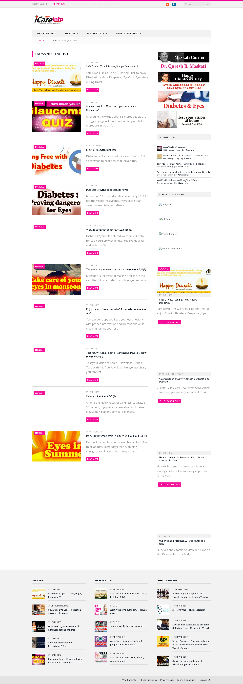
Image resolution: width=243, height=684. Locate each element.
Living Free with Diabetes (101, 149)
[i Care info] (48, 19)
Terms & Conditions (187, 679)
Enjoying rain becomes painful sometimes (111, 311)
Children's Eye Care (170, 322)
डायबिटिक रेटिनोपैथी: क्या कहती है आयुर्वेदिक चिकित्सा (177, 180)
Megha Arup (95, 145)
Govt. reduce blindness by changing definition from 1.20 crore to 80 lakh (190, 626)
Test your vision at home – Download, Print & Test (115, 354)
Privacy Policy (167, 679)
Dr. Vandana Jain (97, 225)
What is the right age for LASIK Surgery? (109, 229)
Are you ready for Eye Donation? (127, 626)
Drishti (116, 605)
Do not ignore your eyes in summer (116, 435)
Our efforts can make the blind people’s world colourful (126, 643)
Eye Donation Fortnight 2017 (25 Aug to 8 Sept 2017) (128, 595)
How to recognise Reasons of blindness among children (181, 459)
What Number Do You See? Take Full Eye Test (185, 155)
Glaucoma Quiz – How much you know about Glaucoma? (111, 108)
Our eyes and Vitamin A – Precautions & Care (182, 542)
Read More (92, 89)
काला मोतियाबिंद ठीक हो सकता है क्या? (177, 147)
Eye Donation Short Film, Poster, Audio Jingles (127, 659)
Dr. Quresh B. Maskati (172, 374)
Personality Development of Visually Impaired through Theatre (190, 595)
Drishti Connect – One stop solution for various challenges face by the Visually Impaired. (190, 645)
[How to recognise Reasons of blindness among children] (184, 426)
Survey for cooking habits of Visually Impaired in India (184, 172)
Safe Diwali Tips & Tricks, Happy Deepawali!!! (97, 4)
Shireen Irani (181, 589)
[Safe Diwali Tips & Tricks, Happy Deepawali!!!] (184, 281)
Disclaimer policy (149, 679)
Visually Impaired (127, 33)
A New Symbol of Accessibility (188, 609)
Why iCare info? (46, 33)
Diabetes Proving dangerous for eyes (107, 189)
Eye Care (70, 33)
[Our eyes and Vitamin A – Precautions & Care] (184, 509)
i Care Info (94, 62)
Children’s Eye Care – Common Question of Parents (184, 380)
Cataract (101, 396)
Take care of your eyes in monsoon (116, 269)
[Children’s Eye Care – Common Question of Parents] (184, 347)
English (39, 103)
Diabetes (39, 146)
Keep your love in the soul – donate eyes (128, 611)
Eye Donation (95, 33)
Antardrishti (95, 431)
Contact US (205, 679)
